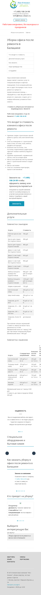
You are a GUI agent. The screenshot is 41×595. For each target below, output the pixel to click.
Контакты (11, 562)
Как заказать (13, 63)
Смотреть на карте (13, 585)
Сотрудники (12, 71)
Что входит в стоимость (17, 55)
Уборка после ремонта (17, 32)
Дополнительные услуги (16, 59)
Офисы (22, 557)
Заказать (16, 204)
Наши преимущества (15, 67)
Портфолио (24, 559)
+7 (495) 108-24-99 (20, 116)
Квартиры (11, 557)
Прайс (9, 559)
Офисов (28, 32)
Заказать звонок (20, 20)
